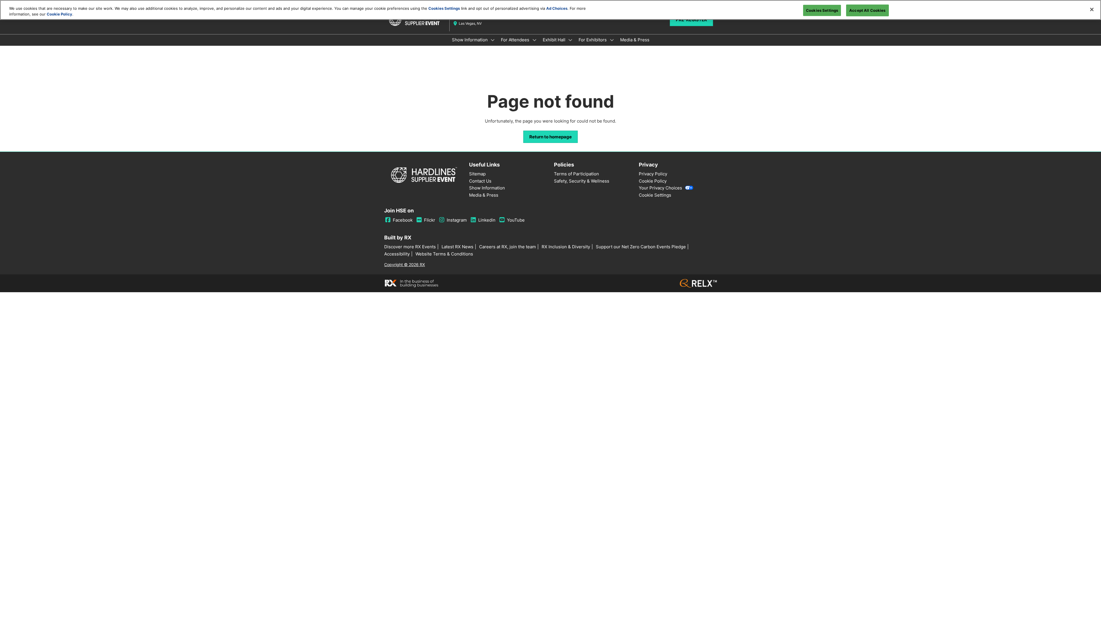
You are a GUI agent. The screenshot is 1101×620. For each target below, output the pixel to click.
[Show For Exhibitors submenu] (611, 40)
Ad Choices (556, 8)
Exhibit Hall (555, 39)
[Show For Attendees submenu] (534, 40)
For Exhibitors (593, 39)
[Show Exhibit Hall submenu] (570, 40)
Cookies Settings (444, 8)
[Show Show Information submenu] (492, 40)
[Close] (1092, 9)
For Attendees (515, 39)
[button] (550, 137)
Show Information (470, 39)
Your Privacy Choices (660, 188)
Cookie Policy (59, 14)
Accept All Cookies (867, 10)
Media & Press (634, 39)
